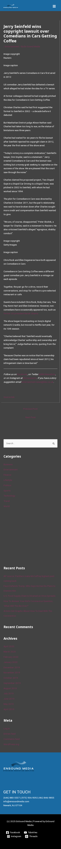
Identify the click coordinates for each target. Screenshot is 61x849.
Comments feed (12, 739)
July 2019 (9, 693)
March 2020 (10, 651)
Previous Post (30, 408)
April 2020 (9, 646)
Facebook (22, 374)
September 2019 (12, 683)
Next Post (30, 417)
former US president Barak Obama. (21, 313)
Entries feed (10, 733)
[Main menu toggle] (54, 6)
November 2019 (12, 672)
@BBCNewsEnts (47, 374)
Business (8, 464)
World (7, 506)
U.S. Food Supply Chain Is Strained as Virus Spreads (29, 595)
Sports (7, 490)
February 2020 (11, 656)
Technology (9, 495)
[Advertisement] (29, 536)
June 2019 (9, 698)
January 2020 (10, 662)
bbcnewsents (29, 378)
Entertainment (12, 46)
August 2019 (10, 688)
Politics (7, 485)
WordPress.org (11, 744)
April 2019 (9, 709)
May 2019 (9, 704)
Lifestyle (8, 480)
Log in (7, 728)
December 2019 (12, 667)
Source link (9, 397)
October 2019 (11, 677)
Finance (7, 474)
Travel (7, 501)
